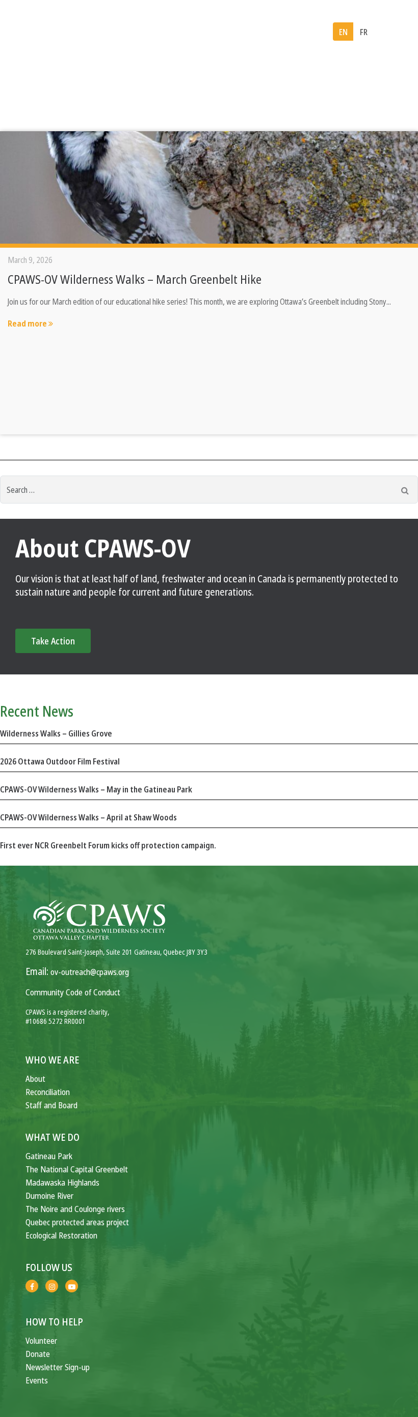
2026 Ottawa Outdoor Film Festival (60, 761)
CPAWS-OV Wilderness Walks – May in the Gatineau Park (96, 789)
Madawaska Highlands (62, 1182)
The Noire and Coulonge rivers (75, 1209)
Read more (28, 323)
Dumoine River (49, 1195)
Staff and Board (51, 1105)
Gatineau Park (48, 1156)
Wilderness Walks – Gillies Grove (56, 733)
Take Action (53, 641)
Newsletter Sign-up (57, 1367)
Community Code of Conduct (72, 992)
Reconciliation (47, 1092)
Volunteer (41, 1340)
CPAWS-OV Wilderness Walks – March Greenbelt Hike (135, 279)
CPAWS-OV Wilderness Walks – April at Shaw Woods (88, 817)
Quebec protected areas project (77, 1222)
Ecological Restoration (61, 1235)
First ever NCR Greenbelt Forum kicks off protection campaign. (108, 845)
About (35, 1078)
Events (36, 1380)
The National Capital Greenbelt (76, 1169)
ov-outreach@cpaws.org (89, 972)
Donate (37, 1354)
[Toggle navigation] (391, 32)
